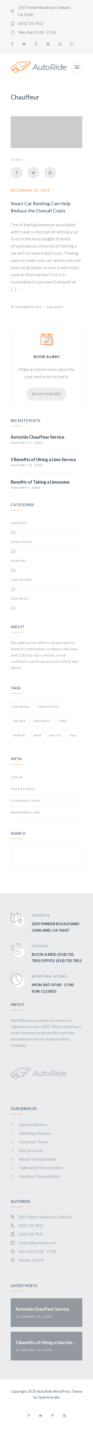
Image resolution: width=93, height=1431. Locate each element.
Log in (17, 777)
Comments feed (26, 800)
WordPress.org (26, 812)
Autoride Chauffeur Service (37, 437)
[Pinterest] (48, 44)
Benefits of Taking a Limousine (40, 482)
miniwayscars (29, 307)
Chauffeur (21, 542)
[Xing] (36, 44)
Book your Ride (46, 394)
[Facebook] (12, 44)
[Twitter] (24, 44)
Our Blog (20, 598)
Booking (21, 706)
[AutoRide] (39, 67)
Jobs (62, 721)
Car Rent (55, 307)
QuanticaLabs (49, 1397)
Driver (19, 721)
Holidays (42, 721)
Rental (19, 735)
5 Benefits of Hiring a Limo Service (43, 459)
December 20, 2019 (30, 190)
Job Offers (21, 579)
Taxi (73, 735)
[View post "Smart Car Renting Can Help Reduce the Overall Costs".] (46, 132)
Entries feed (23, 789)
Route (56, 735)
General (19, 561)
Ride (38, 735)
